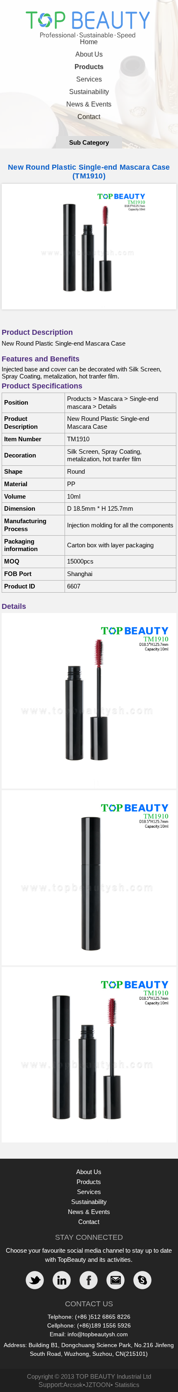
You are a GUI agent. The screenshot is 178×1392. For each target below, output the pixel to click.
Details (107, 406)
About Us (89, 54)
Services (89, 79)
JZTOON (98, 1384)
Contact (88, 116)
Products (89, 66)
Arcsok (73, 1384)
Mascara (111, 398)
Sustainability (89, 91)
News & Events (88, 104)
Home (89, 41)
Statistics (127, 1384)
